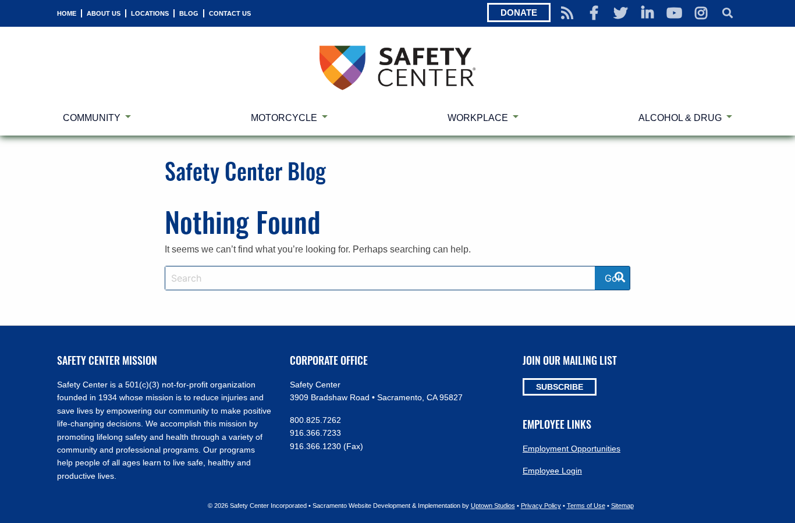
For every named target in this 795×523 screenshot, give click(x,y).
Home (66, 13)
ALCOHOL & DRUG (680, 118)
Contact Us (230, 13)
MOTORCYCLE (284, 118)
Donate (519, 12)
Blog (188, 13)
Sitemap (622, 506)
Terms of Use (586, 506)
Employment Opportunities (571, 448)
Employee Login (552, 470)
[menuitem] (66, 13)
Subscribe (559, 387)
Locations (150, 13)
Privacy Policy (541, 506)
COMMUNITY (91, 118)
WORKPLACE (478, 118)
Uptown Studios (493, 506)
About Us (103, 13)
